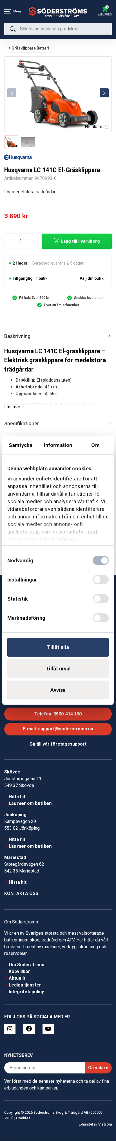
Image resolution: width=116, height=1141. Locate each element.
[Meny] (7, 11)
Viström (105, 1124)
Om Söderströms (27, 964)
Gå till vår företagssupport (58, 744)
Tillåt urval (58, 669)
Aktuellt (17, 978)
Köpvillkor (19, 971)
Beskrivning (17, 336)
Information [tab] (58, 445)
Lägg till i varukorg (80, 241)
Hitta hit (17, 796)
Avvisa (58, 690)
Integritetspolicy (26, 991)
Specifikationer (21, 423)
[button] (104, 92)
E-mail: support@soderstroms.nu (58, 728)
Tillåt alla (58, 647)
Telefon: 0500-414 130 (58, 714)
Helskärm (94, 126)
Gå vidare (98, 1067)
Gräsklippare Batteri (30, 48)
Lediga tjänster (25, 985)
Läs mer (12, 407)
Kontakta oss (21, 893)
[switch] (101, 579)
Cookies (23, 1118)
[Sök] (12, 29)
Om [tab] (95, 445)
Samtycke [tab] (21, 445)
